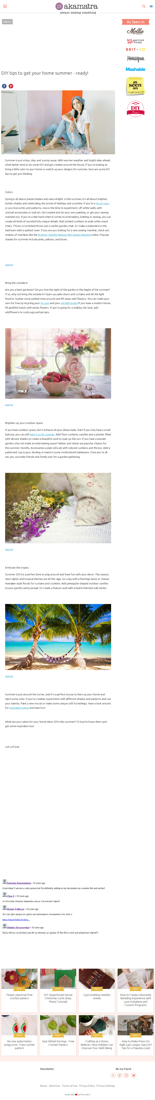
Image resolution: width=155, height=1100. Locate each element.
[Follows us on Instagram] (126, 1075)
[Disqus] (58, 832)
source (9, 264)
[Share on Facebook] (4, 86)
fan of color (102, 203)
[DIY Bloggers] (135, 117)
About (43, 1085)
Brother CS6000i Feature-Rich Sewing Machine (64, 234)
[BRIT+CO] (135, 50)
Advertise (54, 1085)
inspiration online (19, 707)
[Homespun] (135, 61)
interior (7, 21)
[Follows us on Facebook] (113, 1075)
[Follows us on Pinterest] (120, 1075)
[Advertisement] (58, 48)
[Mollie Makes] (135, 33)
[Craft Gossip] (135, 95)
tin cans (45, 303)
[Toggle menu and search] (5, 6)
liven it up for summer (42, 434)
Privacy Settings (106, 1085)
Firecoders (85, 1094)
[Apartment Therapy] (135, 42)
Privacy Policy (87, 1085)
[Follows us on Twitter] (134, 1075)
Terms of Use (70, 1085)
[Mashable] (135, 72)
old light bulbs (69, 303)
